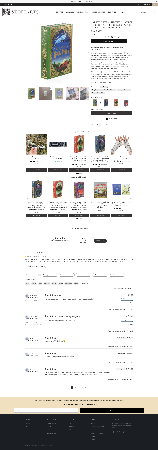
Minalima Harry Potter (98, 92)
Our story (28, 423)
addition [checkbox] (47, 284)
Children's (127, 90)
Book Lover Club (51, 433)
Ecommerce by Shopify (46, 445)
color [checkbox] (27, 284)
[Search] (154, 12)
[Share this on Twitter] (93, 125)
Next (130, 19)
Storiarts (31, 445)
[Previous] (26, 53)
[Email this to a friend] (107, 125)
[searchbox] (31, 275)
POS (35, 445)
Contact (93, 439)
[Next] (87, 53)
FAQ (70, 423)
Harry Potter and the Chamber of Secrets (103, 90)
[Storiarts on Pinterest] (8, 4)
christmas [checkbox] (68, 284)
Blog (27, 426)
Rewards (49, 430)
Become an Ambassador (97, 426)
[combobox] (148, 12)
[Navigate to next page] (89, 387)
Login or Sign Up (51, 423)
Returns (71, 430)
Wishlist (49, 426)
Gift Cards (93, 423)
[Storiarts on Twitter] (11, 4)
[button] (60, 12)
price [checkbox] (76, 284)
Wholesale (93, 430)
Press (27, 430)
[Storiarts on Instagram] (5, 4)
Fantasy (119, 90)
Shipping (71, 426)
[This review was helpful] (127, 309)
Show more (83, 284)
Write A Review (100, 241)
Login (147, 4)
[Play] (57, 53)
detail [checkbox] (61, 284)
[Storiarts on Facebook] (2, 4)
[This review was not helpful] (130, 309)
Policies (93, 436)
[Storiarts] (20, 12)
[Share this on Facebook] (97, 125)
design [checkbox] (34, 284)
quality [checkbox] (54, 284)
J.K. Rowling (104, 87)
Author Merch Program (97, 433)
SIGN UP (112, 410)
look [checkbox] (40, 284)
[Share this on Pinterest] (102, 125)
